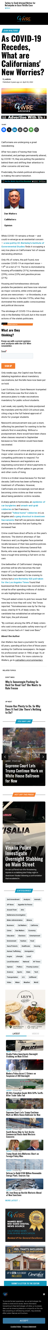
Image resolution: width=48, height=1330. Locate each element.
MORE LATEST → (12, 1200)
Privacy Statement (29, 1327)
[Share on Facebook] (3, 129)
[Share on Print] (20, 129)
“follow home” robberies (24, 512)
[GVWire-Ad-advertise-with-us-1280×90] (24, 118)
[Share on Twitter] (9, 129)
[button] (44, 1294)
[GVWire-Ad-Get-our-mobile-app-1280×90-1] (24, 182)
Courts (39, 8)
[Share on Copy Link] (36, 129)
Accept (24, 1320)
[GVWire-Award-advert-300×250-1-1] (25, 1241)
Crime (7, 843)
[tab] (16, 1034)
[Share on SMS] (31, 129)
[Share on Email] (25, 129)
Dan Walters (10, 30)
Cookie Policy (16, 1327)
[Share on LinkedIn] (14, 129)
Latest (8, 761)
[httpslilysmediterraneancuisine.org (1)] (25, 1029)
